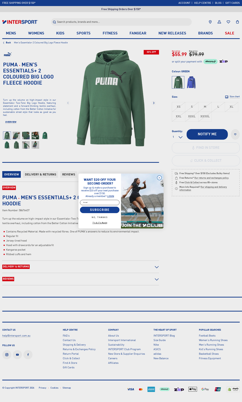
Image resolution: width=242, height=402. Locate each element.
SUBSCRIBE (99, 210)
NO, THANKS (100, 217)
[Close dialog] (159, 177)
